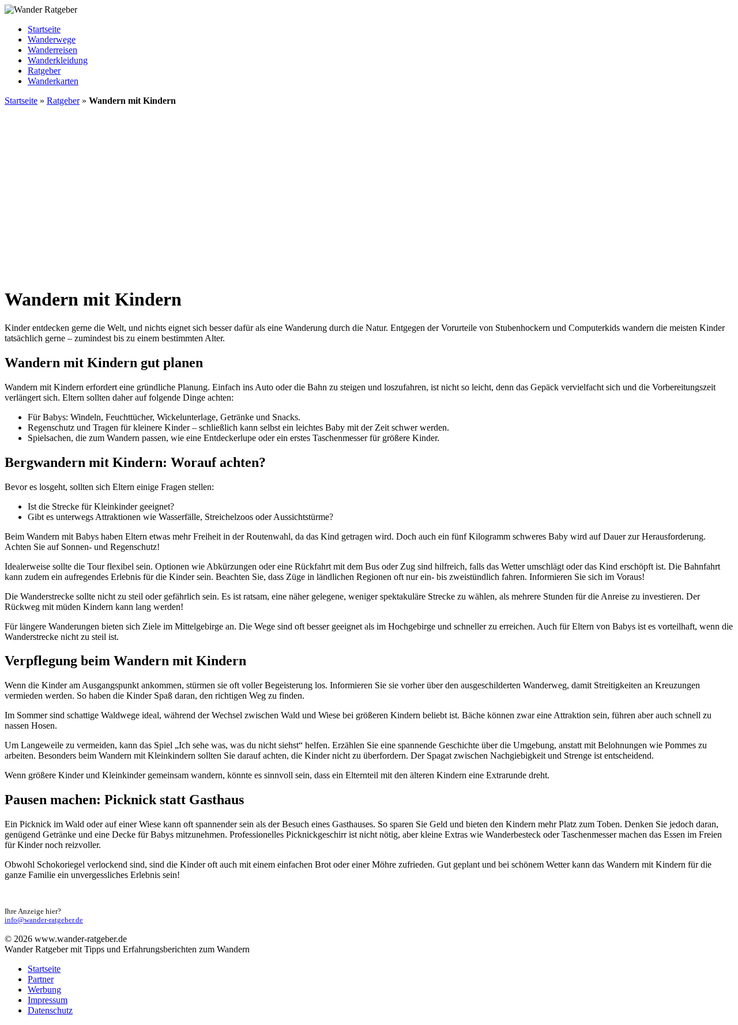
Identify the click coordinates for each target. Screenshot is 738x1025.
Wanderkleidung (58, 60)
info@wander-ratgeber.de (44, 920)
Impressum (47, 1000)
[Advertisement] (369, 196)
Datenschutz (50, 1010)
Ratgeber (44, 71)
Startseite (44, 29)
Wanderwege (52, 39)
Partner (41, 979)
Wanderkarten (53, 81)
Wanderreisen (52, 50)
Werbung (44, 989)
